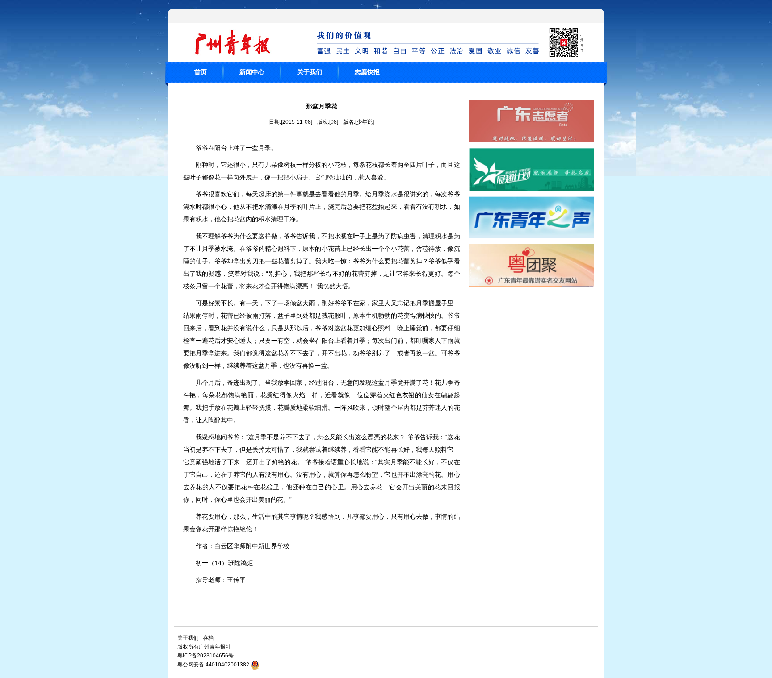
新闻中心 (251, 71)
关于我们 (309, 71)
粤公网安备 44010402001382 (213, 664)
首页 (200, 71)
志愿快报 (367, 71)
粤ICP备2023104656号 (205, 656)
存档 (208, 638)
